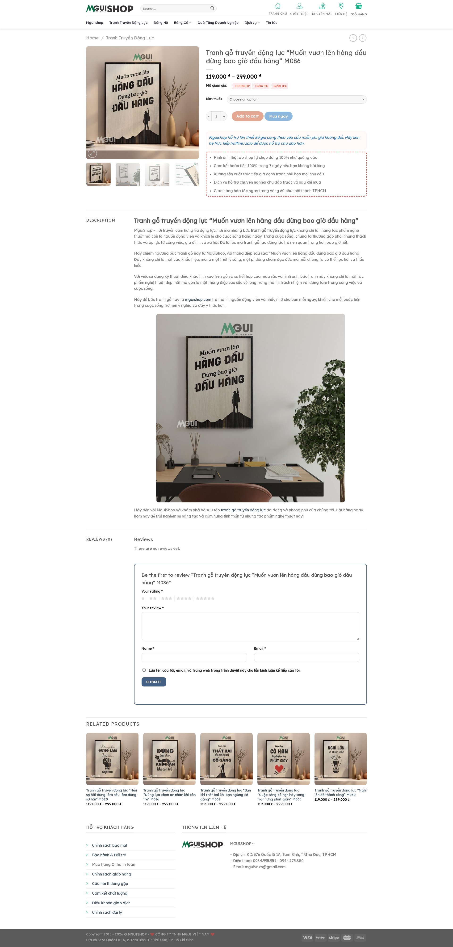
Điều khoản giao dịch (111, 903)
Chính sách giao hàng (111, 874)
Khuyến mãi (322, 14)
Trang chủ (278, 13)
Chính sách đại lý (107, 912)
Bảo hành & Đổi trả (109, 855)
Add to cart (247, 116)
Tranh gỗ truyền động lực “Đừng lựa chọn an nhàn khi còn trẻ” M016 (169, 794)
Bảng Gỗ (181, 23)
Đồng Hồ (161, 23)
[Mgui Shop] (109, 8)
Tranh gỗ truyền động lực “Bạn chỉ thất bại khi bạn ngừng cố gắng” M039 (225, 794)
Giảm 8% (280, 86)
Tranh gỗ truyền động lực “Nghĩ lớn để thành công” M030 (341, 792)
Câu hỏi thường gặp (110, 883)
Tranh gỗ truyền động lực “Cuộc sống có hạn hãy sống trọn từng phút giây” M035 (280, 794)
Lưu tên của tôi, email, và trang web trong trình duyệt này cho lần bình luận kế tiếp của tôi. (224, 670)
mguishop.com (198, 299)
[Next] (191, 102)
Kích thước (214, 99)
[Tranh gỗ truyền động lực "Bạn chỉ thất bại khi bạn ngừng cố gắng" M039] (226, 759)
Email (260, 648)
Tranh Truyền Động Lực (128, 23)
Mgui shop (94, 23)
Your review (153, 608)
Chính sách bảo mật (109, 845)
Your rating (152, 591)
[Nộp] (212, 8)
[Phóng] (92, 153)
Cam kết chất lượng (109, 893)
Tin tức (271, 23)
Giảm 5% (261, 86)
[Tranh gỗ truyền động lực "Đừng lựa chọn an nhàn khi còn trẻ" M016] (169, 759)
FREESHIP (242, 86)
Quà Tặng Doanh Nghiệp (218, 23)
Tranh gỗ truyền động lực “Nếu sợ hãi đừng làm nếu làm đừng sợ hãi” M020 (111, 794)
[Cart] (359, 9)
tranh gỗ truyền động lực (243, 510)
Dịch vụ (251, 23)
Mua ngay (278, 116)
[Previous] (94, 102)
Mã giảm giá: (216, 85)
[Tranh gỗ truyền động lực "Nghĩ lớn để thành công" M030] (341, 759)
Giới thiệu (299, 14)
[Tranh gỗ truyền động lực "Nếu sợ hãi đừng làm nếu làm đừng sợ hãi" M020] (112, 759)
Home (92, 38)
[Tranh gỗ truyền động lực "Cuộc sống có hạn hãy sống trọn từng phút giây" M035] (283, 759)
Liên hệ (341, 14)
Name (148, 648)
